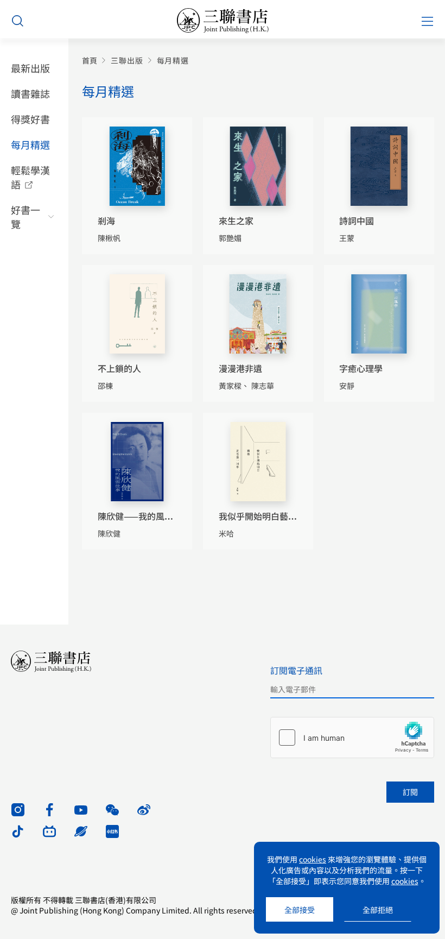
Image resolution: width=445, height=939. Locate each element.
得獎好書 (30, 119)
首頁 (89, 60)
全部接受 (299, 909)
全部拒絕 (378, 909)
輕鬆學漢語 (30, 177)
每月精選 (30, 144)
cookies (312, 859)
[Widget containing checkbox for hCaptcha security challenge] (352, 737)
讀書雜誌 (30, 93)
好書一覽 (25, 217)
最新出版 (30, 68)
